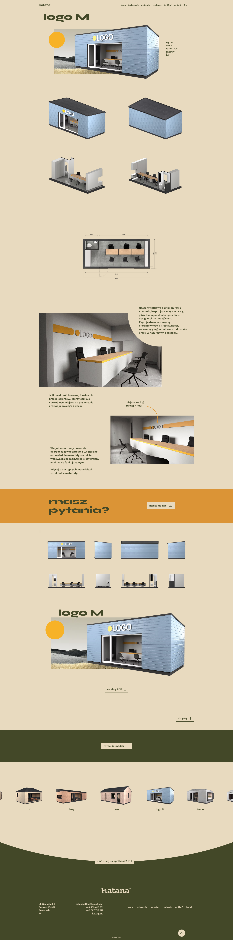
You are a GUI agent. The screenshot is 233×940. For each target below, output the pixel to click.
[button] (116, 689)
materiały (71, 473)
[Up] (181, 933)
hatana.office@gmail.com (89, 904)
